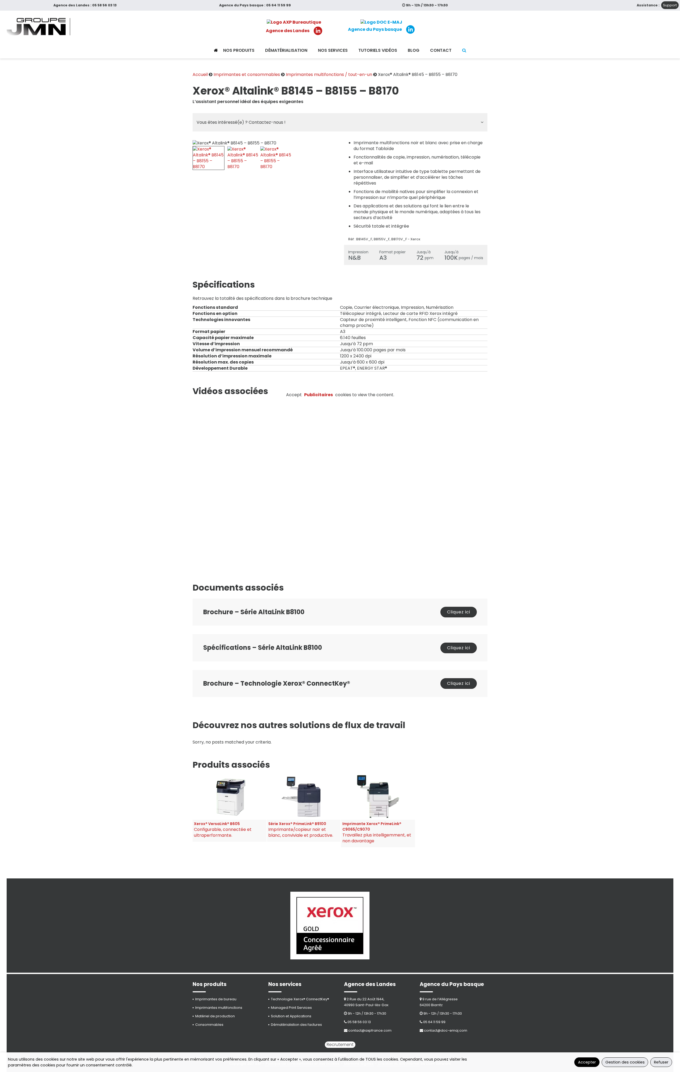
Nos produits (238, 50)
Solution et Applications (291, 1016)
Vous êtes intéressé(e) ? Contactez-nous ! (241, 122)
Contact (441, 50)
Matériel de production (215, 1016)
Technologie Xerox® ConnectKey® (300, 999)
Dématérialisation (286, 50)
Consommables (209, 1024)
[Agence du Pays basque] (381, 22)
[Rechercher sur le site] (464, 50)
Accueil (200, 74)
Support (670, 5)
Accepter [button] (587, 1062)
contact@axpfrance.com (370, 1030)
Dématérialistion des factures (296, 1024)
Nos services (333, 50)
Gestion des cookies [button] (625, 1062)
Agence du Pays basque (375, 29)
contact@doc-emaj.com (445, 1030)
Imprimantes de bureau (215, 999)
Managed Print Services (291, 1007)
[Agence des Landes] (293, 22)
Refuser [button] (661, 1062)
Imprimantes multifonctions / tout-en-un (329, 74)
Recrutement (340, 1044)
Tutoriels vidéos (377, 50)
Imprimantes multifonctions (218, 1007)
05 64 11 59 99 (278, 5)
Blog (413, 50)
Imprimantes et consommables (247, 74)
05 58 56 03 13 (104, 5)
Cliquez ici (458, 612)
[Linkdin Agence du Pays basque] (410, 29)
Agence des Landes (287, 31)
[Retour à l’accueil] (216, 50)
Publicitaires (318, 395)
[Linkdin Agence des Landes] (318, 31)
